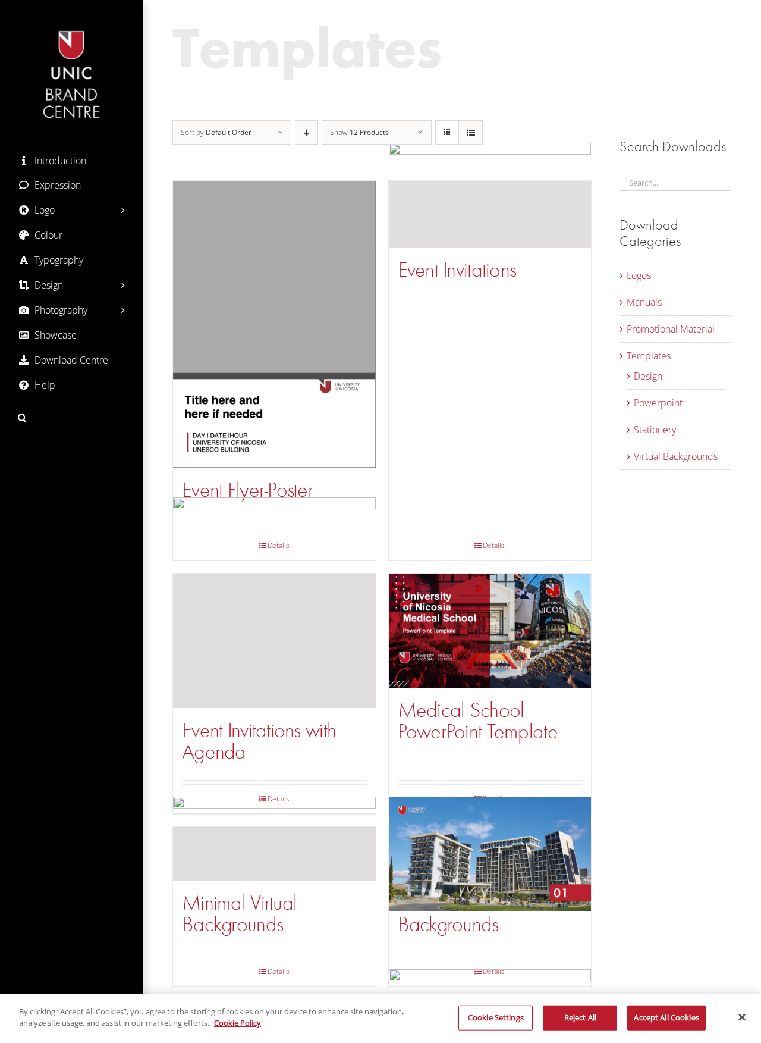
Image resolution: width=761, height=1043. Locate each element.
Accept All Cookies (666, 1017)
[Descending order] (306, 132)
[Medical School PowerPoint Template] (490, 630)
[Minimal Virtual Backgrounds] (274, 854)
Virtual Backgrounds (676, 456)
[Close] (742, 1017)
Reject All (580, 1017)
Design (648, 376)
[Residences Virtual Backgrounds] (490, 854)
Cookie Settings (496, 1017)
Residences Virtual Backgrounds (467, 913)
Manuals (644, 302)
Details (494, 545)
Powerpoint (658, 402)
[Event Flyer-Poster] (274, 324)
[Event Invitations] (490, 214)
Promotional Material (671, 329)
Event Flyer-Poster (247, 490)
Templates (649, 355)
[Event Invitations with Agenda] (274, 641)
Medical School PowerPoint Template (478, 721)
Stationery (655, 429)
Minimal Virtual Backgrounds (239, 913)
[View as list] (470, 132)
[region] (380, 1018)
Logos (639, 275)
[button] (71, 418)
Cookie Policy (237, 1022)
